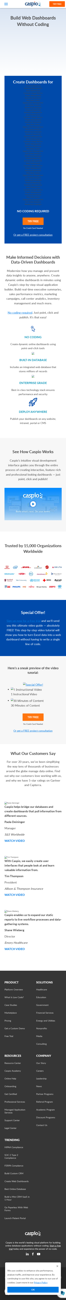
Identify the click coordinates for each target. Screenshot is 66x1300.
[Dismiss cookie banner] (57, 1266)
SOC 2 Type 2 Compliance (11, 1156)
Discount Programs (45, 1117)
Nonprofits (41, 1028)
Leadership (41, 1078)
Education (41, 997)
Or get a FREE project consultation (33, 235)
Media (39, 1036)
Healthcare (41, 989)
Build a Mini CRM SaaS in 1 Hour (17, 1198)
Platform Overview (13, 989)
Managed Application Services (14, 1111)
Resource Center (12, 1063)
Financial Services (45, 1012)
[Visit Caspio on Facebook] (33, 1254)
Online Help (10, 1078)
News (39, 1086)
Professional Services (14, 1101)
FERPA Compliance (13, 1165)
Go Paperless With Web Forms (16, 1209)
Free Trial (8, 1036)
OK (33, 1289)
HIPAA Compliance (13, 1147)
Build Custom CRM (13, 1173)
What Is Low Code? (14, 997)
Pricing (7, 1020)
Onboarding (10, 1086)
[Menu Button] (6, 4)
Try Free (57, 4)
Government (42, 1004)
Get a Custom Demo (14, 1028)
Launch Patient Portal (15, 1218)
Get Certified (10, 1094)
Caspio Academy (12, 1070)
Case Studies (10, 1004)
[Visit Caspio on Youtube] (38, 1254)
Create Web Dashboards (16, 1181)
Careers (40, 1070)
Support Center (12, 1120)
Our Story (41, 1063)
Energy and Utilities (45, 1020)
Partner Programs (44, 1094)
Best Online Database (15, 1188)
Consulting (41, 1043)
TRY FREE (33, 221)
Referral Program (44, 1101)
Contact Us (41, 1125)
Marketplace (10, 1012)
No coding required (20, 312)
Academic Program (45, 1109)
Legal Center (10, 1128)
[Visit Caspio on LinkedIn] (27, 1254)
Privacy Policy (40, 1282)
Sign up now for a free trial (24, 621)
